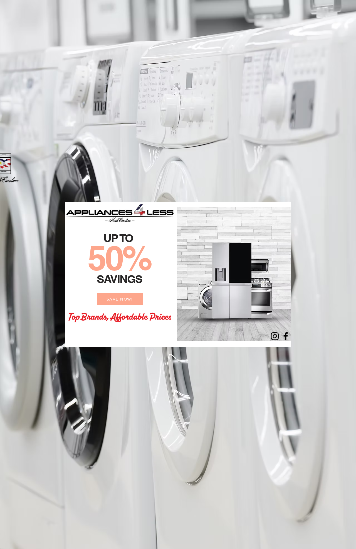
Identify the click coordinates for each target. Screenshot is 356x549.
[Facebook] (285, 336)
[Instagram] (275, 336)
